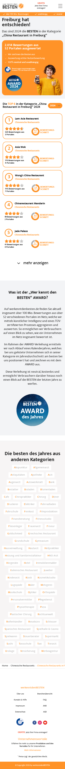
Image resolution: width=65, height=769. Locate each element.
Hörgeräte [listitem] (12, 563)
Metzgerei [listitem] (46, 585)
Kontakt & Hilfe (20, 700)
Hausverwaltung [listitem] (13, 548)
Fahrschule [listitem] (12, 511)
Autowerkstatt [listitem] (34, 482)
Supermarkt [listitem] (51, 636)
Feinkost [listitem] (29, 511)
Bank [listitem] (51, 482)
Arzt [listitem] (50, 475)
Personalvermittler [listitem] (21, 599)
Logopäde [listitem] (16, 585)
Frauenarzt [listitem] (34, 526)
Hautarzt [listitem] (33, 548)
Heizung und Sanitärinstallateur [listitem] (23, 555)
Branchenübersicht (44, 694)
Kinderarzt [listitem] (14, 577)
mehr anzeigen (35, 263)
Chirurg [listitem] (41, 497)
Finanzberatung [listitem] (21, 519)
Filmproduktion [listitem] (49, 511)
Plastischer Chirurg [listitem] (21, 614)
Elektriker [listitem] (29, 504)
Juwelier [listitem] (48, 570)
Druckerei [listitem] (12, 504)
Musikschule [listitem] (15, 592)
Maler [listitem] (31, 585)
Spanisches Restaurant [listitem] (18, 629)
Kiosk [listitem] (29, 577)
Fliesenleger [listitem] (15, 526)
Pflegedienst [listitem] (45, 599)
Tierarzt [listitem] (52, 644)
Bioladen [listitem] (29, 489)
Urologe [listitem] (9, 651)
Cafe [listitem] (6, 497)
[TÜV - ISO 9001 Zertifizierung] (20, 722)
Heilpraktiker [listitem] (51, 548)
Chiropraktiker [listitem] (23, 497)
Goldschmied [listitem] (14, 533)
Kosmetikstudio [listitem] (47, 577)
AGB (44, 712)
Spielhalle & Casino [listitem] (47, 629)
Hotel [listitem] (27, 563)
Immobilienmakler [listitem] (46, 563)
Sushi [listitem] (10, 644)
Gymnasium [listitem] (41, 541)
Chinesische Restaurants (22, 666)
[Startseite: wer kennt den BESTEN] (13, 6)
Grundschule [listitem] (22, 541)
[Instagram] (40, 723)
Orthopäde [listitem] (48, 592)
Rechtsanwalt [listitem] (45, 614)
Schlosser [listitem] (51, 621)
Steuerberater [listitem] (31, 636)
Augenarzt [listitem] (14, 482)
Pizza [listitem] (43, 607)
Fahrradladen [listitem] (48, 504)
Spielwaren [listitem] (11, 636)
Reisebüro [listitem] (34, 621)
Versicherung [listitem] (27, 651)
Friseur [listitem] (51, 526)
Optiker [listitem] (32, 592)
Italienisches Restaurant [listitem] (24, 570)
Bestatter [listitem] (13, 489)
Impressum (20, 706)
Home (5, 666)
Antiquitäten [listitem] (17, 475)
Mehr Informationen (32, 750)
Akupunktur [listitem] (20, 467)
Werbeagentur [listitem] (49, 651)
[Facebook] (34, 723)
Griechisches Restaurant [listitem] (42, 533)
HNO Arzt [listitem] (53, 555)
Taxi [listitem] (39, 644)
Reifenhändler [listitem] (14, 621)
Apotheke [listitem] (36, 475)
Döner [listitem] (55, 497)
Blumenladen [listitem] (47, 489)
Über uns (20, 694)
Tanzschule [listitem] (25, 644)
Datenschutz (20, 712)
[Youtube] (45, 723)
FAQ (44, 700)
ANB (44, 706)
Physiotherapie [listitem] (25, 607)
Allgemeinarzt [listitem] (41, 467)
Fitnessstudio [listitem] (43, 519)
